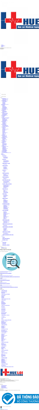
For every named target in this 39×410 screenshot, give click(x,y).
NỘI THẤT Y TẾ (4, 317)
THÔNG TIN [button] (1, 384)
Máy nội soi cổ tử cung (3, 344)
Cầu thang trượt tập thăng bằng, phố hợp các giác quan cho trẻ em (10, 276)
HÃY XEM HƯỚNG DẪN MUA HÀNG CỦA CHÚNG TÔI (6, 271)
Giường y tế (2, 318)
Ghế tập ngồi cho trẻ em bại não (5, 280)
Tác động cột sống (3, 339)
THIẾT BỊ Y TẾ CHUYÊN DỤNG (6, 305)
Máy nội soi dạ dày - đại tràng (4, 312)
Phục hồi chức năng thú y (3, 303)
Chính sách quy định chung (3, 387)
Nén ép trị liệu (2, 337)
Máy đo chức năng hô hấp (3, 322)
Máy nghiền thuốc (3, 347)
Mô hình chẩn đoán (3, 360)
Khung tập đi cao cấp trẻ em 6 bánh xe (6, 273)
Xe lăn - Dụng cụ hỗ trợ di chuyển (4, 331)
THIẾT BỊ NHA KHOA (4, 324)
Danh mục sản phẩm (3, 154)
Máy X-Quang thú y (3, 304)
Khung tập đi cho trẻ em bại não (5, 283)
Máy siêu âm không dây (3, 309)
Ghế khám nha (2, 326)
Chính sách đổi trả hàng (3, 386)
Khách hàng (2, 46)
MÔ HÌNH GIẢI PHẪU (4, 357)
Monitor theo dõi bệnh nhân (3, 323)
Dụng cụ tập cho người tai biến (4, 330)
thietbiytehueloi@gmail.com (4, 381)
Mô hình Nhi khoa (3, 361)
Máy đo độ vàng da (3, 292)
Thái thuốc (2, 348)
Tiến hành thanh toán (6, 409)
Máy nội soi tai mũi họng (3, 313)
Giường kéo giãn (2, 334)
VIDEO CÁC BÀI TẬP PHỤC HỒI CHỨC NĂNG (7, 366)
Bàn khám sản (2, 343)
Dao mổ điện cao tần (3, 354)
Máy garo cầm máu (3, 355)
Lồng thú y (2, 301)
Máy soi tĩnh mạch (3, 306)
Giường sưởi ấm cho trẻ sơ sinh (4, 291)
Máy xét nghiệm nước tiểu (3, 365)
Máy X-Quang (2, 321)
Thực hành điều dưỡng (3, 362)
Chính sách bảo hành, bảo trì (4, 385)
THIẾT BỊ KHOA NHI (4, 290)
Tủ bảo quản (2, 296)
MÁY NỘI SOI (3, 311)
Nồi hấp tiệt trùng (3, 327)
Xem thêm (1, 278)
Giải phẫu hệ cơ (2, 359)
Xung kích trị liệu (3, 340)
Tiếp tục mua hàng (2, 409)
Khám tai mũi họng (3, 351)
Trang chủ (2, 153)
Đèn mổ (2, 356)
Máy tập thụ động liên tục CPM (4, 335)
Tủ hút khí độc (2, 297)
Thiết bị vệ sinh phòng (3, 295)
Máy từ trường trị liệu (3, 336)
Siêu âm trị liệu (2, 338)
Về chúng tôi (2, 45)
